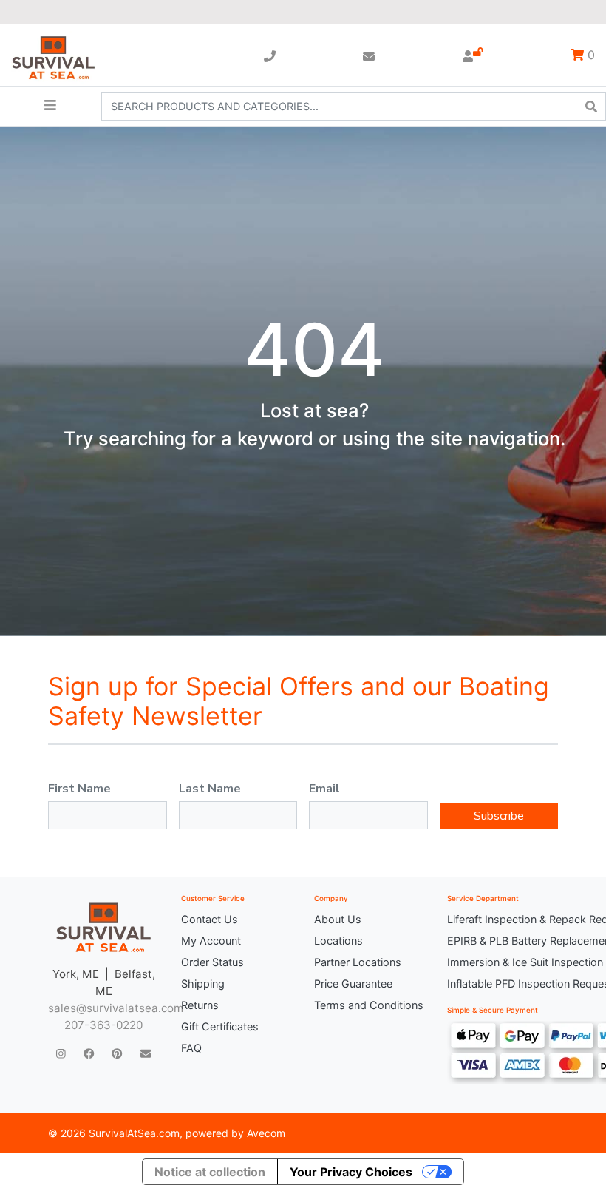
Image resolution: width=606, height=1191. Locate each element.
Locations (338, 940)
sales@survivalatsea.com (115, 1008)
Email (324, 788)
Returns (200, 1005)
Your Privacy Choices (351, 1171)
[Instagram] (61, 1053)
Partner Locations (357, 962)
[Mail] (146, 1053)
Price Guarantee (353, 983)
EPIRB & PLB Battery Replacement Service (502, 940)
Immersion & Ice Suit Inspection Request (502, 962)
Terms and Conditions (368, 1005)
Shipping (203, 983)
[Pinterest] (117, 1053)
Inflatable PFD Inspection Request (502, 983)
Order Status (212, 962)
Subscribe (499, 816)
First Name (79, 788)
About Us (337, 919)
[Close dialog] (506, 34)
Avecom (266, 1133)
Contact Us (209, 919)
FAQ (191, 1048)
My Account (211, 940)
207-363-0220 (103, 1025)
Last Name (210, 788)
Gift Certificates (220, 1026)
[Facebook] (89, 1053)
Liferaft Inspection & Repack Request (502, 919)
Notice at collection (209, 1171)
